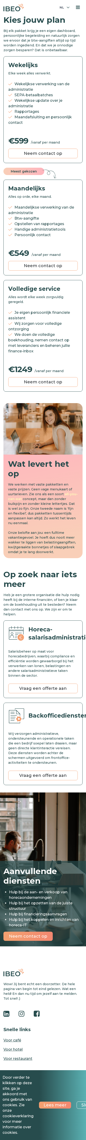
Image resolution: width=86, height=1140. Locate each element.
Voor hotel (13, 1049)
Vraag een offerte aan (43, 688)
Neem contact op (43, 153)
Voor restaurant (17, 1058)
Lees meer (55, 1105)
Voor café (12, 1040)
